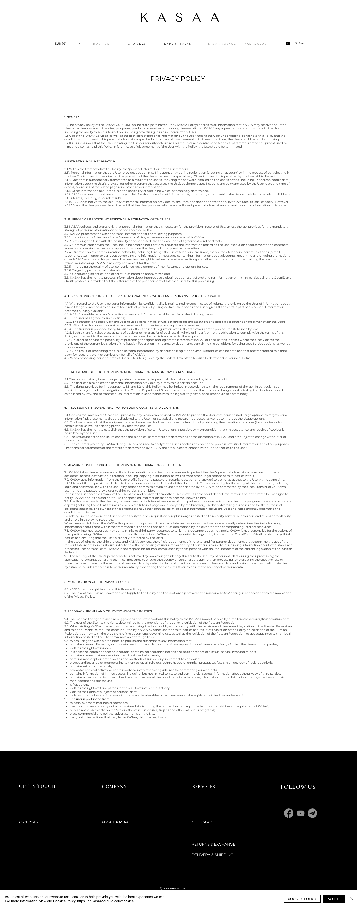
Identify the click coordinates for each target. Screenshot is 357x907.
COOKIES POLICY (302, 898)
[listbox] (67, 43)
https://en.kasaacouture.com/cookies (105, 901)
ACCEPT (334, 898)
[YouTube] (300, 813)
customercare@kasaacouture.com (263, 619)
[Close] (351, 898)
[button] (67, 43)
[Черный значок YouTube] (168, 879)
